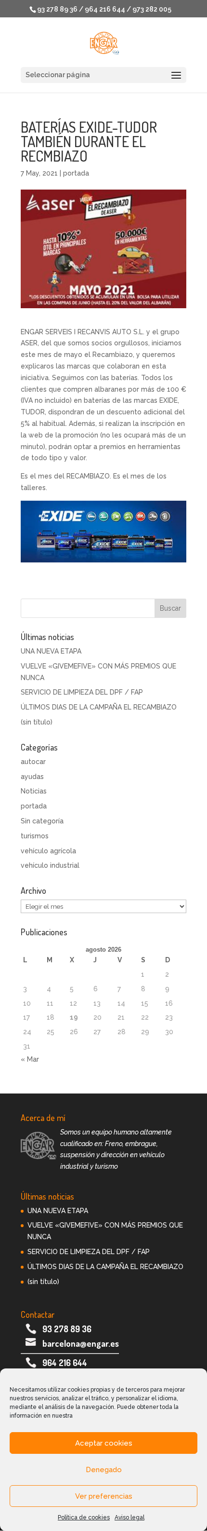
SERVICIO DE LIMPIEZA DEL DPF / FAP (82, 692)
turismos (35, 836)
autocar (33, 762)
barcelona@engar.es (80, 1343)
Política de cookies (84, 1517)
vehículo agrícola (48, 851)
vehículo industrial (50, 865)
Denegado (104, 1469)
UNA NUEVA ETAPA (51, 651)
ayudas (32, 776)
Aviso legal (129, 1517)
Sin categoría (42, 821)
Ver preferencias (103, 1496)
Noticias (34, 791)
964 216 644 (64, 1362)
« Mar (30, 1059)
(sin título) (36, 722)
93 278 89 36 (66, 1329)
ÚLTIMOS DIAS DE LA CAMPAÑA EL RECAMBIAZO (99, 707)
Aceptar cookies (103, 1443)
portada (76, 173)
